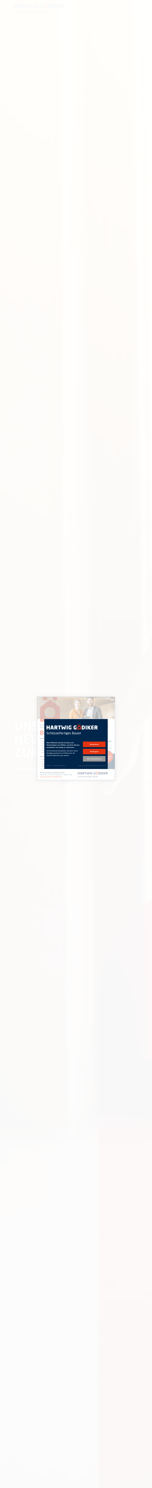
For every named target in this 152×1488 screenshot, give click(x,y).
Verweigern (94, 751)
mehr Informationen (94, 759)
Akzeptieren (94, 744)
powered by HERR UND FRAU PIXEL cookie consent (91, 765)
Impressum (49, 765)
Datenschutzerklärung (59, 765)
